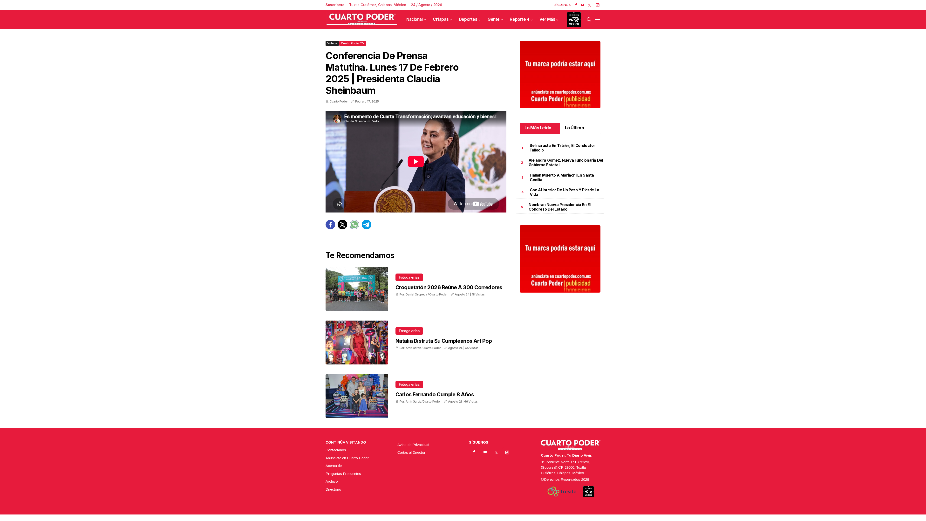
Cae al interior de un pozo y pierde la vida (564, 192)
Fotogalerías (409, 277)
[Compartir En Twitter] (342, 228)
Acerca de (334, 466)
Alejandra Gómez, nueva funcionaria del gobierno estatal (566, 162)
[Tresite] (561, 491)
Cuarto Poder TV (352, 43)
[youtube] (582, 5)
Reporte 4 (519, 19)
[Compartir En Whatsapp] (354, 228)
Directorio (333, 489)
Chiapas (441, 19)
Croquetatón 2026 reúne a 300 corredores (448, 287)
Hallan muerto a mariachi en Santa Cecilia (562, 177)
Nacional (414, 19)
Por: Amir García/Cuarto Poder (420, 348)
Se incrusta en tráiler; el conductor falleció (562, 147)
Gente (494, 19)
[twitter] (589, 5)
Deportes (468, 19)
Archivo (332, 481)
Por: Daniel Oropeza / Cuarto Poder (424, 294)
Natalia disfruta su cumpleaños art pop (443, 341)
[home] (362, 19)
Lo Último (574, 127)
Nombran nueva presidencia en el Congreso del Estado (560, 207)
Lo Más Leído (537, 127)
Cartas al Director (411, 452)
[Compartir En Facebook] (330, 228)
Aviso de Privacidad (413, 445)
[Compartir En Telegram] (366, 228)
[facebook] (576, 5)
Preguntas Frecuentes (343, 474)
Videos (332, 43)
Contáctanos (336, 450)
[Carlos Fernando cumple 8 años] (357, 396)
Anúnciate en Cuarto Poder (347, 458)
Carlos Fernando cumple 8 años (434, 394)
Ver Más (547, 19)
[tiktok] (597, 5)
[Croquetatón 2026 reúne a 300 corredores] (357, 289)
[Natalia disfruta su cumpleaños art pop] (357, 342)
